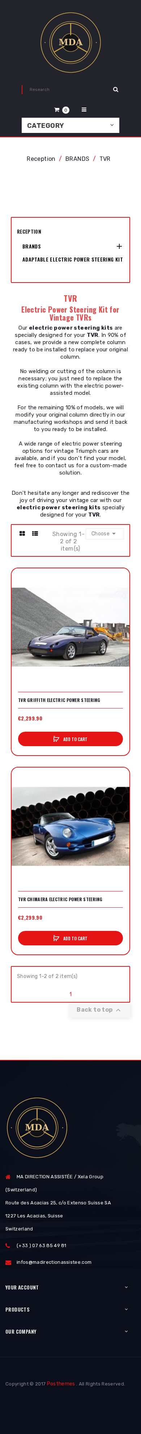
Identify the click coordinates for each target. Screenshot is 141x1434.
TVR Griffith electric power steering (59, 700)
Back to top (100, 1010)
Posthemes (61, 1384)
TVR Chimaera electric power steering (60, 899)
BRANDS (31, 246)
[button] (61, 109)
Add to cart (74, 739)
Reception (29, 231)
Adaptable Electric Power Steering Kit (72, 259)
